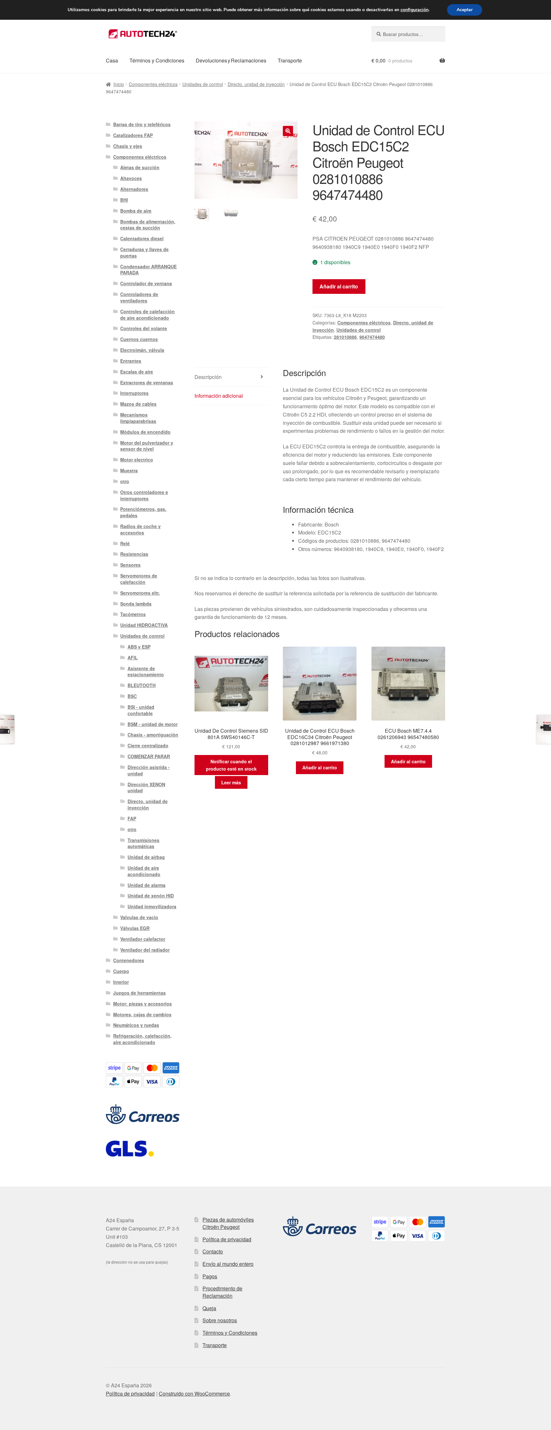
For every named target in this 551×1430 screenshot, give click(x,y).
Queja (209, 1308)
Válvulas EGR (135, 928)
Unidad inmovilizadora (152, 906)
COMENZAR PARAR (149, 756)
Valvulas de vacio (139, 917)
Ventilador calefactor (142, 939)
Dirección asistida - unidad (149, 770)
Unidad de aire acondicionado (144, 871)
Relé (125, 543)
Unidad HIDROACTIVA (144, 625)
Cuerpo (121, 971)
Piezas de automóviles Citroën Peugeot (228, 1223)
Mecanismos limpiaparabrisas (138, 417)
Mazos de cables (138, 404)
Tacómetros (133, 614)
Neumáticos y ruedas (136, 1025)
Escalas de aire (136, 371)
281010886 (345, 337)
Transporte (290, 60)
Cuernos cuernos (139, 339)
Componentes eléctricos (153, 84)
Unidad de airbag (146, 857)
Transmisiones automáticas (143, 843)
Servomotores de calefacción (138, 578)
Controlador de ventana (146, 283)
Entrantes (130, 361)
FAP (132, 818)
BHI (124, 200)
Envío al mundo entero (227, 1263)
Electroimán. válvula (142, 350)
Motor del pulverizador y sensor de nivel (146, 445)
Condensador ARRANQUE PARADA (148, 269)
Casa (112, 60)
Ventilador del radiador (145, 950)
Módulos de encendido (145, 432)
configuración (414, 10)
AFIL (133, 657)
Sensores (130, 565)
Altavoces (131, 178)
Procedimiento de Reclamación (222, 1292)
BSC (132, 696)
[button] (288, 131)
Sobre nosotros (219, 1320)
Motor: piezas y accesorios (142, 1003)
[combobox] (408, 34)
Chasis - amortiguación (153, 734)
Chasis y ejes (127, 146)
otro (124, 481)
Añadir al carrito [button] (319, 767)
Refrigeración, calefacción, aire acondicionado (142, 1039)
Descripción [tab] (208, 377)
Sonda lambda (135, 603)
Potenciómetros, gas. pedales (143, 512)
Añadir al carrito (339, 286)
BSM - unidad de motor (153, 724)
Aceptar (465, 10)
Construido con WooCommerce (194, 1393)
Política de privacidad (226, 1239)
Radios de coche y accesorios (140, 529)
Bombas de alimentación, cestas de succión (147, 224)
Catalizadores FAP (133, 135)
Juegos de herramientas (139, 993)
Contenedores (128, 960)
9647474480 (372, 337)
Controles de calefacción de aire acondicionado (147, 314)
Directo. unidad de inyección (256, 84)
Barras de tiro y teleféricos (142, 124)
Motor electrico (136, 459)
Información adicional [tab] (219, 395)
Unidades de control (202, 84)
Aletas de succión (139, 167)
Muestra (129, 470)
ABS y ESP (139, 646)
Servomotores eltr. (140, 593)
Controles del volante (143, 328)
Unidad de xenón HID (151, 895)
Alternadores (134, 189)
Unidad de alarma (146, 885)
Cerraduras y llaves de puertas (144, 252)
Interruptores (134, 393)
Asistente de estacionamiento (146, 671)
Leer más (231, 782)
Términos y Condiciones (156, 60)
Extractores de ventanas (146, 382)
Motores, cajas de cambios (142, 1014)
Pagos (209, 1276)
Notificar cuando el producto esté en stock (231, 765)
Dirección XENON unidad (146, 787)
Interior (121, 982)
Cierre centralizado (148, 745)
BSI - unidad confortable (141, 710)
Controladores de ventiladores (139, 297)
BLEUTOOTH (142, 685)
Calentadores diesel (142, 238)
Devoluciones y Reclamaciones (231, 60)
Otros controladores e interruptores (144, 495)
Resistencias (134, 554)
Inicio (119, 84)
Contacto (212, 1251)
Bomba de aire (135, 210)
